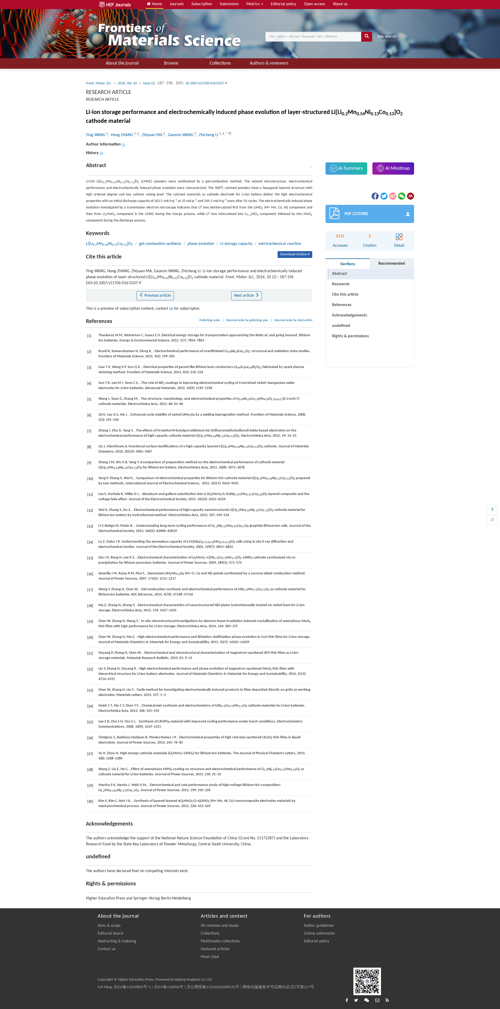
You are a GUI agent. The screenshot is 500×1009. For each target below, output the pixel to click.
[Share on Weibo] (392, 196)
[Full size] (492, 520)
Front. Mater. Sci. (98, 83)
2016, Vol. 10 (127, 83)
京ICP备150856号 (168, 987)
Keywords (340, 284)
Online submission (319, 933)
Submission (229, 4)
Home (156, 4)
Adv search (387, 37)
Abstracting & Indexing (117, 941)
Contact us (106, 949)
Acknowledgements (349, 315)
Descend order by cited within (293, 320)
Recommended (391, 264)
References (341, 305)
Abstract (339, 274)
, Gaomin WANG (179, 135)
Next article (244, 296)
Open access (314, 4)
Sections (347, 264)
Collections (220, 63)
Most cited (210, 957)
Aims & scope (109, 926)
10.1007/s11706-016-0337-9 (206, 83)
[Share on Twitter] (384, 196)
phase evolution (201, 244)
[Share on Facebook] (375, 196)
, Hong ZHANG (121, 135)
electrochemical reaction (280, 244)
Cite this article (345, 295)
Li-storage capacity (236, 244)
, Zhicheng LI (207, 135)
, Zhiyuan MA (151, 135)
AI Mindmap (397, 168)
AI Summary (350, 168)
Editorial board (110, 933)
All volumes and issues (220, 926)
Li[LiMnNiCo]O (109, 244)
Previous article (157, 296)
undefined (341, 326)
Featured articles (215, 949)
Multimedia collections (220, 941)
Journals (177, 4)
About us (340, 4)
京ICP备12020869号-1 (132, 987)
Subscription (201, 4)
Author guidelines (319, 926)
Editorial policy (283, 4)
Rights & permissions (350, 336)
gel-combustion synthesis (160, 244)
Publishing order (209, 320)
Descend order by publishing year (247, 320)
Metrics (253, 4)
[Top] (492, 510)
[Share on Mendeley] (410, 196)
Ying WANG (96, 135)
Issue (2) (149, 83)
